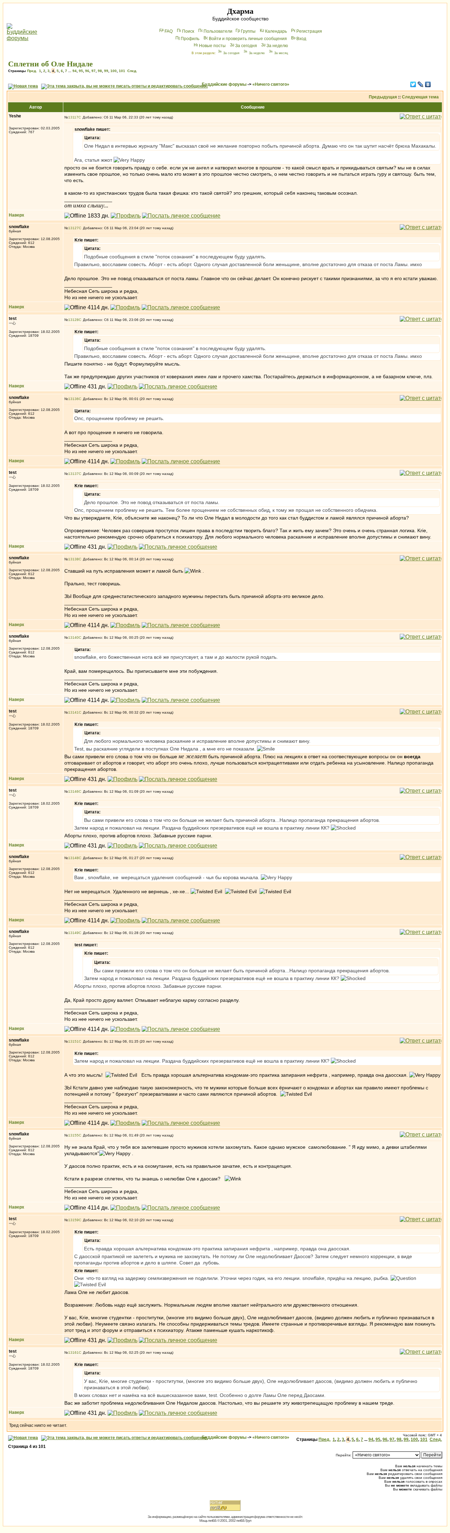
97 (93, 71)
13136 (73, 399)
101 (122, 71)
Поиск (188, 31)
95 (81, 71)
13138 (73, 559)
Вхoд (301, 38)
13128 (73, 320)
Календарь (276, 31)
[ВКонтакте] (428, 84)
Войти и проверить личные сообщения (248, 38)
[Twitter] (413, 84)
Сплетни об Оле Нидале (50, 63)
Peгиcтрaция (309, 31)
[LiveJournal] (420, 84)
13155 (73, 1135)
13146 (73, 791)
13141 (73, 712)
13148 (73, 858)
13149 (73, 933)
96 (87, 71)
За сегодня (246, 45)
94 (74, 71)
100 (113, 71)
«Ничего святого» (270, 84)
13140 (73, 637)
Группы (248, 31)
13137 (73, 474)
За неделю (277, 45)
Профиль (190, 38)
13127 (73, 228)
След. (132, 71)
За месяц (281, 53)
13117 (73, 117)
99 (106, 71)
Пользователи (218, 31)
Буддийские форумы (224, 84)
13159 (73, 1220)
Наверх (16, 215)
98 (100, 71)
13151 (73, 1041)
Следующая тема (420, 97)
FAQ (169, 31)
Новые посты (212, 45)
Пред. (32, 71)
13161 (73, 1352)
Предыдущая (383, 97)
